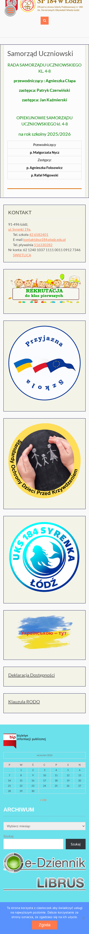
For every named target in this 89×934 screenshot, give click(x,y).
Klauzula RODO (24, 701)
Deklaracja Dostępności (31, 675)
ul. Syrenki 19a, (19, 229)
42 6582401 (38, 234)
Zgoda (44, 925)
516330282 (43, 245)
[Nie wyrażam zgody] (83, 918)
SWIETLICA (22, 255)
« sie (43, 800)
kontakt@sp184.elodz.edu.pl (44, 239)
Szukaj (8, 836)
